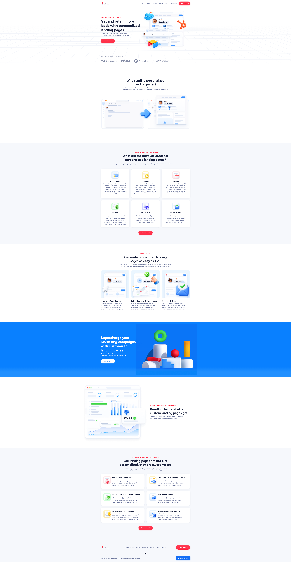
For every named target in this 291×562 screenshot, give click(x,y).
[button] (161, 3)
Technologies (145, 547)
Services (137, 547)
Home (143, 3)
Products (163, 547)
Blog (158, 547)
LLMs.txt (137, 558)
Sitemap (132, 558)
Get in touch (183, 3)
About (148, 3)
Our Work (154, 3)
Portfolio (152, 547)
